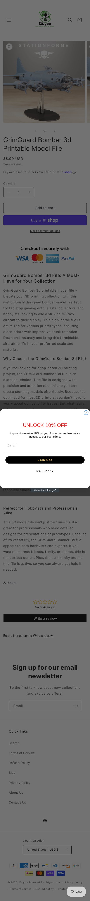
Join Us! (45, 459)
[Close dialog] (86, 413)
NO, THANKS (45, 470)
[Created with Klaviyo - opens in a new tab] (45, 490)
